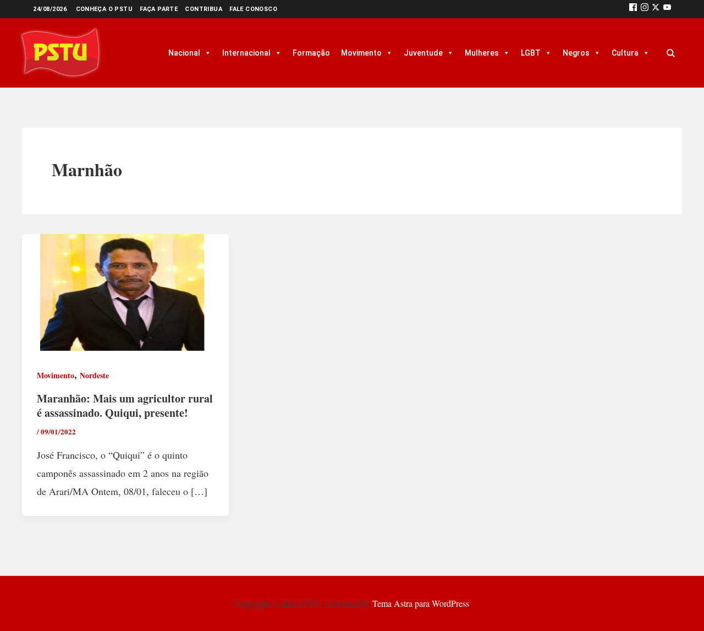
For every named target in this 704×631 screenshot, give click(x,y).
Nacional (184, 52)
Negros (576, 52)
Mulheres (482, 52)
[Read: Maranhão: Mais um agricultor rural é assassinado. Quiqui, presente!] (125, 290)
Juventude (423, 52)
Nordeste (94, 375)
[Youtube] (667, 9)
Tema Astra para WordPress (420, 603)
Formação (311, 52)
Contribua (203, 9)
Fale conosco (253, 9)
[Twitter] (655, 9)
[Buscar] (670, 52)
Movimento (361, 52)
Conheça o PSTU (104, 9)
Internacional (246, 52)
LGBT (531, 52)
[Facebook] (633, 9)
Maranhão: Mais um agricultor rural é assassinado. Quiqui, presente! (125, 405)
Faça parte (159, 9)
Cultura (625, 52)
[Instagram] (644, 9)
